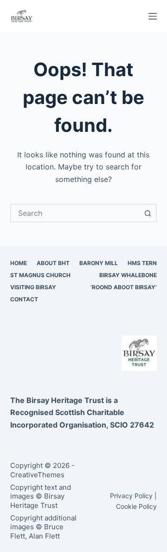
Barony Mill (98, 263)
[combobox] (75, 213)
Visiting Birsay (33, 287)
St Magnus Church (40, 275)
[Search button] (147, 213)
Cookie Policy (136, 506)
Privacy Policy (131, 496)
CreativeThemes (37, 474)
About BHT (53, 263)
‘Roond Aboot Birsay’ (123, 287)
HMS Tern (142, 263)
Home (18, 263)
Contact (24, 299)
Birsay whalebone (128, 275)
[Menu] (152, 16)
